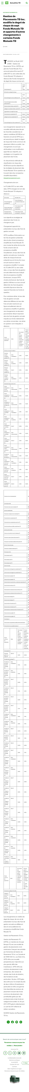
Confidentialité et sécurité (14, 1058)
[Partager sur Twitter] (8, 1022)
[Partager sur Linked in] (17, 1022)
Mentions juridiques (14, 1060)
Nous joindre (18, 1045)
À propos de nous (14, 1064)
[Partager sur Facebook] (12, 1022)
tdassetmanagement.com (12, 178)
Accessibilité (14, 1062)
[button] (2, 3)
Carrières (14, 1066)
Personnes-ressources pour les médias (14, 1071)
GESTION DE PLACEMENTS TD (10, 12)
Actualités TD (15, 3)
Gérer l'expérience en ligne (14, 1068)
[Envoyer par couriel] (21, 1022)
